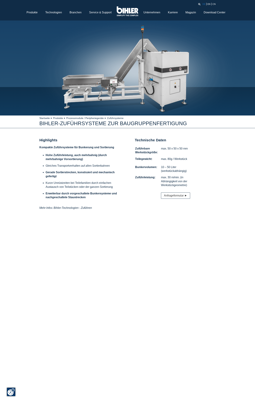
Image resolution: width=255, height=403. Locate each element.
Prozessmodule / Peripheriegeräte (85, 118)
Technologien (53, 12)
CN (214, 4)
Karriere (173, 12)
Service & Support (100, 12)
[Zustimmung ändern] (11, 392)
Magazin (190, 12)
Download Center (214, 12)
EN (208, 4)
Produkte (32, 12)
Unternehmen (151, 12)
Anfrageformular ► (175, 195)
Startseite (44, 118)
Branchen (76, 12)
